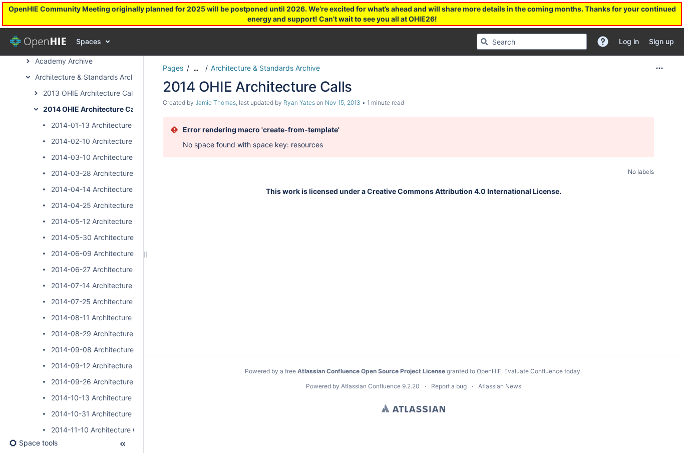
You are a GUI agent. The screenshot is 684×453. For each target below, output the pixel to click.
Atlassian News (499, 386)
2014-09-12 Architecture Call (98, 365)
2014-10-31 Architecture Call (98, 413)
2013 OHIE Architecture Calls (90, 93)
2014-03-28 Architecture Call (99, 173)
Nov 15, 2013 (343, 102)
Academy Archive (64, 61)
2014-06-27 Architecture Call (99, 269)
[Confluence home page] (38, 42)
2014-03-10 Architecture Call (99, 157)
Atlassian (413, 408)
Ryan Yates (299, 102)
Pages (173, 68)
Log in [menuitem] (629, 41)
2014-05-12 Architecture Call (98, 221)
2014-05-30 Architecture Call (99, 237)
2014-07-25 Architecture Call (99, 301)
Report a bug (449, 386)
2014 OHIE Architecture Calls (93, 109)
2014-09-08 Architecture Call (99, 349)
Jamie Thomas (215, 102)
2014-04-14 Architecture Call (99, 189)
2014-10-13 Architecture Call (98, 397)
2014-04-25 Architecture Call (99, 205)
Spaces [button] (88, 41)
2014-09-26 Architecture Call (99, 381)
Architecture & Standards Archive (89, 77)
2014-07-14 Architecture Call (98, 285)
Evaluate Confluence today (542, 371)
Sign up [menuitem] (661, 41)
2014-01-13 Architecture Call (98, 125)
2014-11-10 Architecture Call (98, 429)
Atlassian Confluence (371, 386)
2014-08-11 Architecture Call (98, 317)
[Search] (484, 42)
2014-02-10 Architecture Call (98, 141)
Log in (20, 15)
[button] (603, 42)
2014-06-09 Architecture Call (99, 253)
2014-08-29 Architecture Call (99, 333)
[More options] (659, 68)
